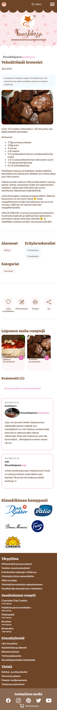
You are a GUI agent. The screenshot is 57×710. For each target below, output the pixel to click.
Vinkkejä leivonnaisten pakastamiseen (22, 584)
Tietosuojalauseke (11, 655)
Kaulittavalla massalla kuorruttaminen (22, 588)
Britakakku (8, 628)
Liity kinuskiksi (9, 643)
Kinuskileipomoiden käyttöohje (18, 659)
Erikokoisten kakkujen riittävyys (19, 572)
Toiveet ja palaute (11, 675)
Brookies (6, 621)
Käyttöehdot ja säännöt (14, 647)
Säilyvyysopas (9, 580)
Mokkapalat (8, 614)
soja (24, 465)
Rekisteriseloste (10, 651)
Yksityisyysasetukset (13, 684)
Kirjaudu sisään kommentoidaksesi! (22, 388)
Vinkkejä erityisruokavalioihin (18, 576)
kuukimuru (43, 412)
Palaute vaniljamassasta (14, 680)
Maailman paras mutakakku (16, 607)
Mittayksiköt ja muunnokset (17, 563)
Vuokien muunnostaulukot (16, 567)
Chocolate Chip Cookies (14, 600)
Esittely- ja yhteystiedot (14, 671)
